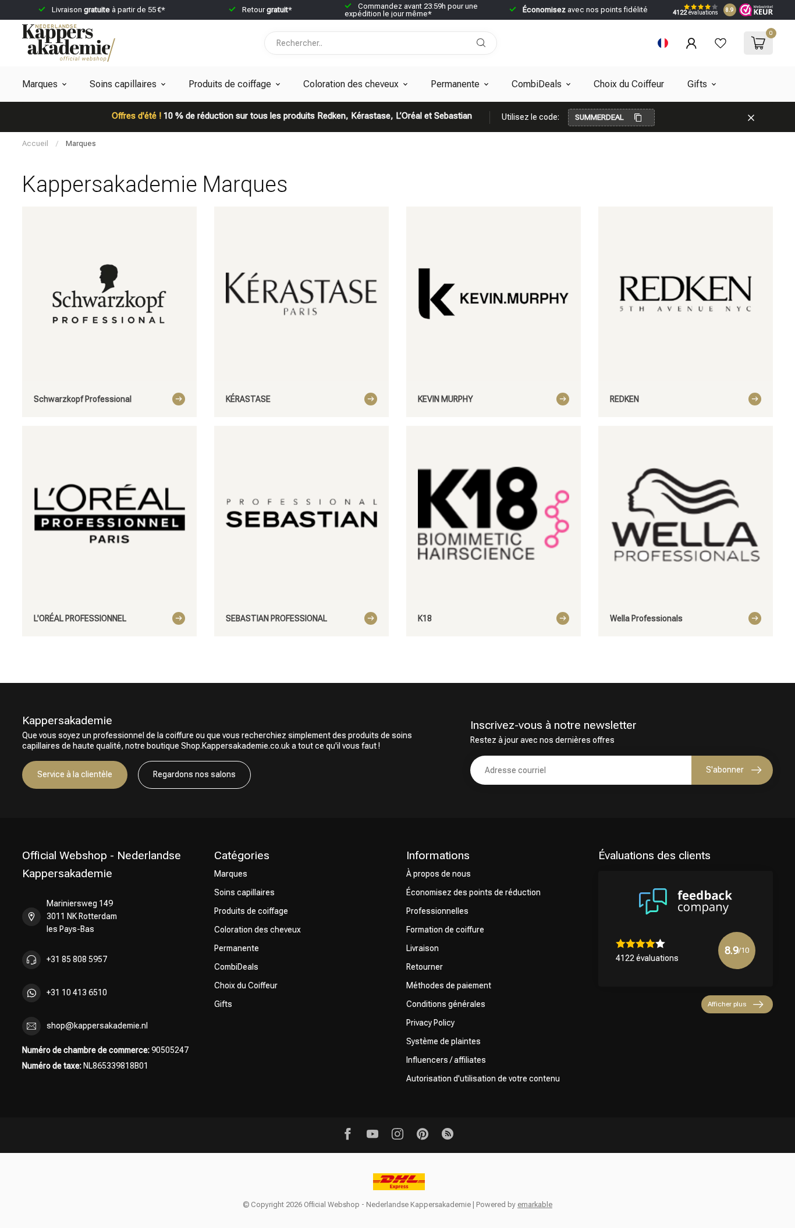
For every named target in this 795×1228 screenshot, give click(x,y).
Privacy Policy (430, 1022)
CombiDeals (537, 84)
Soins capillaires (123, 84)
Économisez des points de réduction (473, 892)
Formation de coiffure (445, 929)
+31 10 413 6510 (77, 992)
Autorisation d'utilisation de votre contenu (483, 1078)
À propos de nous (438, 873)
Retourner (424, 966)
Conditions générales (445, 1004)
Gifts (697, 84)
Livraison (422, 948)
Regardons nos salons (194, 774)
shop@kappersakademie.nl (97, 1025)
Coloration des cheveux (351, 84)
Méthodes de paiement (448, 985)
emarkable (534, 1204)
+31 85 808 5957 (77, 959)
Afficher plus (727, 1004)
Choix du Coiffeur (629, 84)
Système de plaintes (443, 1041)
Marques (40, 84)
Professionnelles (437, 911)
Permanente (455, 84)
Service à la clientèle (74, 774)
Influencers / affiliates (446, 1060)
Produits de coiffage (230, 84)
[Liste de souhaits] (720, 43)
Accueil (35, 143)
